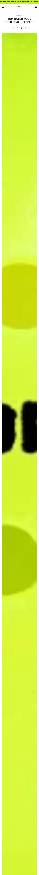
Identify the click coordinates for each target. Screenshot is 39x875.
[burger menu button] (3, 7)
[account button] (32, 7)
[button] (36, 7)
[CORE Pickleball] (19, 6)
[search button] (6, 7)
